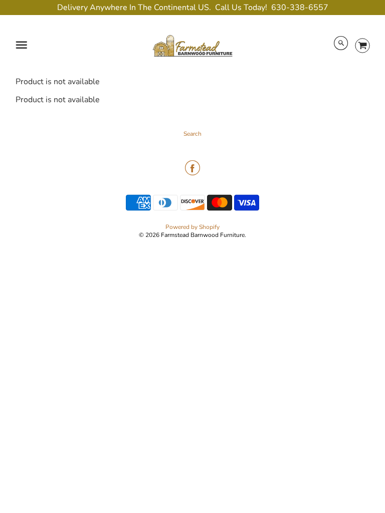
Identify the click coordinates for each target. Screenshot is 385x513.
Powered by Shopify (192, 227)
